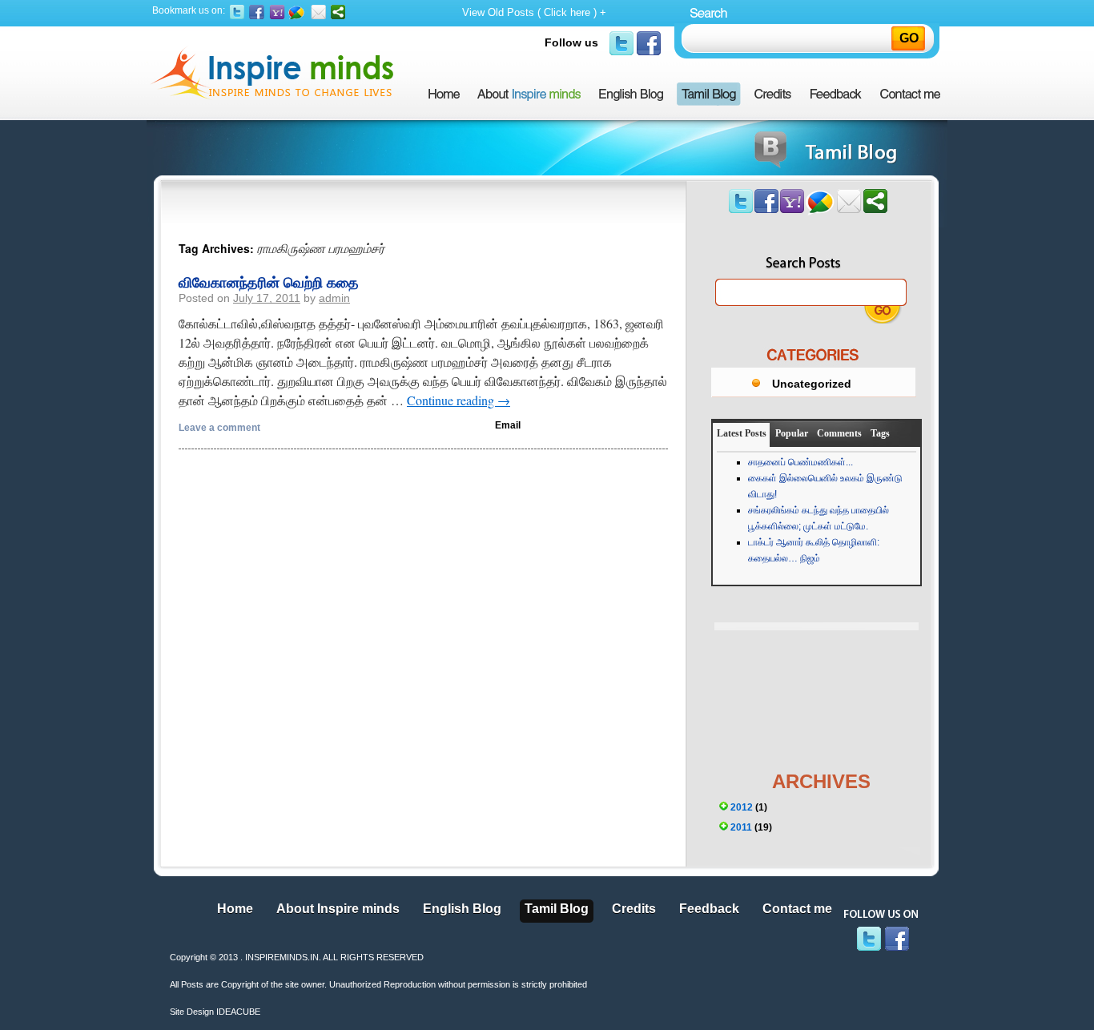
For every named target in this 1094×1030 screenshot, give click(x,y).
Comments (839, 433)
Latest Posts (741, 433)
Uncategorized (811, 383)
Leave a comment (219, 427)
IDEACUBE (238, 1011)
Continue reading (458, 400)
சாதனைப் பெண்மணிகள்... (800, 462)
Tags (880, 433)
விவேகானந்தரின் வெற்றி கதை (269, 282)
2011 (741, 827)
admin (334, 298)
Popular (791, 433)
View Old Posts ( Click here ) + (534, 12)
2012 (741, 807)
